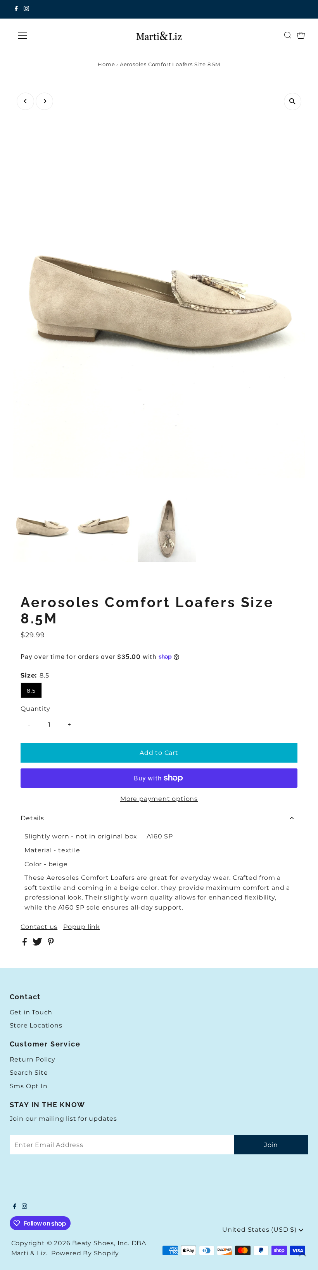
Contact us (39, 927)
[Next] (44, 101)
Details (32, 818)
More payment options (159, 798)
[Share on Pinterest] (51, 943)
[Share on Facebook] (25, 943)
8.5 (31, 690)
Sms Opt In (29, 1086)
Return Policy (32, 1059)
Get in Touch (31, 1012)
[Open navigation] (47, 35)
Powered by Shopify (85, 1253)
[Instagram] (26, 9)
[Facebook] (16, 9)
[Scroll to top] (302, 1254)
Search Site (29, 1072)
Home (106, 64)
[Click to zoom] (292, 101)
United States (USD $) (260, 1229)
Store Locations (36, 1025)
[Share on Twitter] (38, 943)
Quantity (35, 708)
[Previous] (25, 101)
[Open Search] (287, 35)
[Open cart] (301, 35)
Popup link (81, 927)
